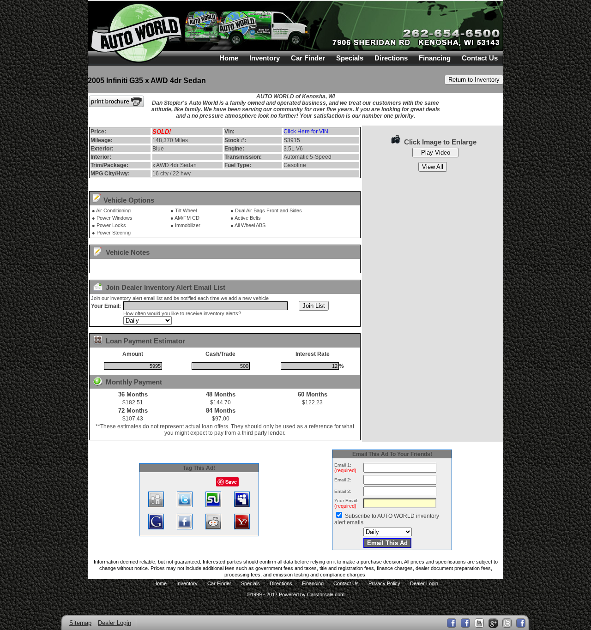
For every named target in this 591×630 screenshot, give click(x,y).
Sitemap (80, 622)
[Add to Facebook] (185, 527)
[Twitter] (507, 623)
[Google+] (493, 623)
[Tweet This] (185, 505)
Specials (349, 58)
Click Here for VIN (305, 131)
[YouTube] (479, 623)
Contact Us (480, 58)
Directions (391, 58)
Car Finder (308, 58)
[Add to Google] (156, 527)
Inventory (264, 58)
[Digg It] (156, 505)
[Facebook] (520, 623)
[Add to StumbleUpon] (213, 505)
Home (228, 58)
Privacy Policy (385, 583)
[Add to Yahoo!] (242, 527)
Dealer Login (425, 583)
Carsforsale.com (325, 594)
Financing (435, 58)
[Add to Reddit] (213, 527)
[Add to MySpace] (242, 505)
